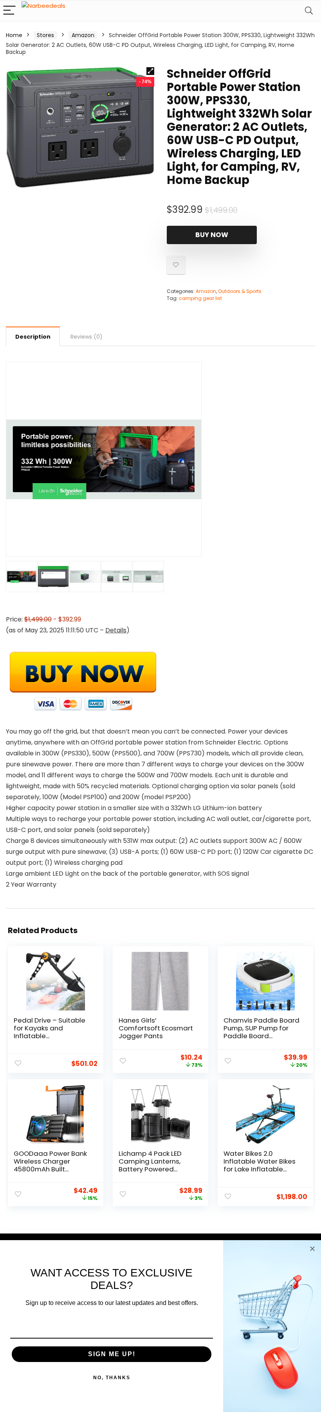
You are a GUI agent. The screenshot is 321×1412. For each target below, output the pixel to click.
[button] (150, 71)
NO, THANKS (111, 1377)
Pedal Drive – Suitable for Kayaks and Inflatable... (49, 1028)
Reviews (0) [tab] (86, 337)
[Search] (308, 10)
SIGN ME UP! (111, 1354)
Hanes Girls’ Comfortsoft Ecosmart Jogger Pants (156, 1028)
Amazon (83, 35)
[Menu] (9, 10)
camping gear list (200, 298)
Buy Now (211, 234)
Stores (45, 35)
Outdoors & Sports (239, 291)
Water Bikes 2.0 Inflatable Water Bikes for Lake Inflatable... (260, 1161)
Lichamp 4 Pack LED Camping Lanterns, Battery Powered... (150, 1161)
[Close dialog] (312, 1248)
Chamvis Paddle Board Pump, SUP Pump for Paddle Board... (261, 1028)
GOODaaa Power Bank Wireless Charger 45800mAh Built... (50, 1161)
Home (14, 35)
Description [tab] (32, 337)
